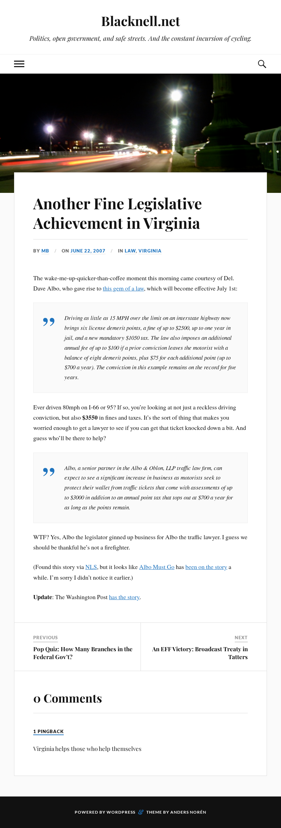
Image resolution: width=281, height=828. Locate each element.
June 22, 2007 (88, 251)
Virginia (150, 251)
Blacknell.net (140, 20)
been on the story (206, 567)
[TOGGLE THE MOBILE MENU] (19, 63)
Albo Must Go (156, 567)
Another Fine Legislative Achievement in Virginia (117, 213)
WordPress (121, 812)
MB (45, 251)
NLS (91, 567)
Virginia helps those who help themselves (87, 748)
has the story (124, 597)
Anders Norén (188, 812)
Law (130, 251)
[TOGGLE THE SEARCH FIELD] (262, 63)
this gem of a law (123, 288)
